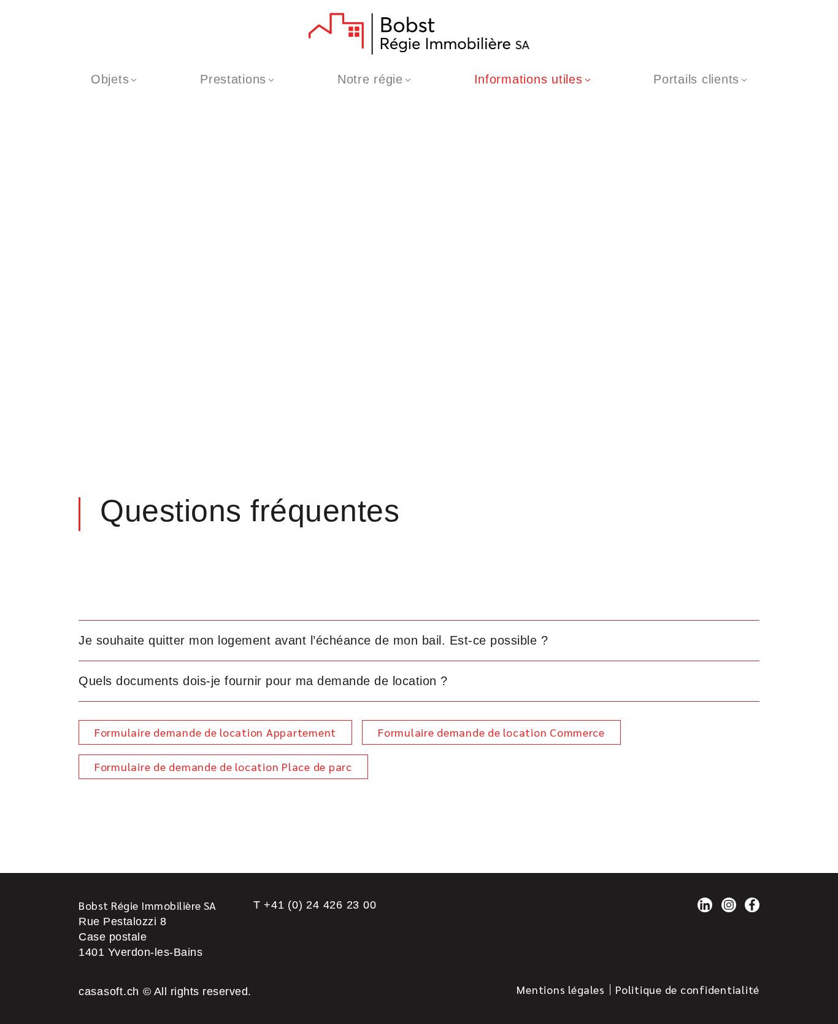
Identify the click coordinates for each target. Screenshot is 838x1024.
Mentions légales (560, 989)
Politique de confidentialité (687, 989)
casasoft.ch (109, 991)
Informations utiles (528, 79)
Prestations (233, 79)
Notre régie (370, 79)
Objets (110, 79)
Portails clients (696, 79)
